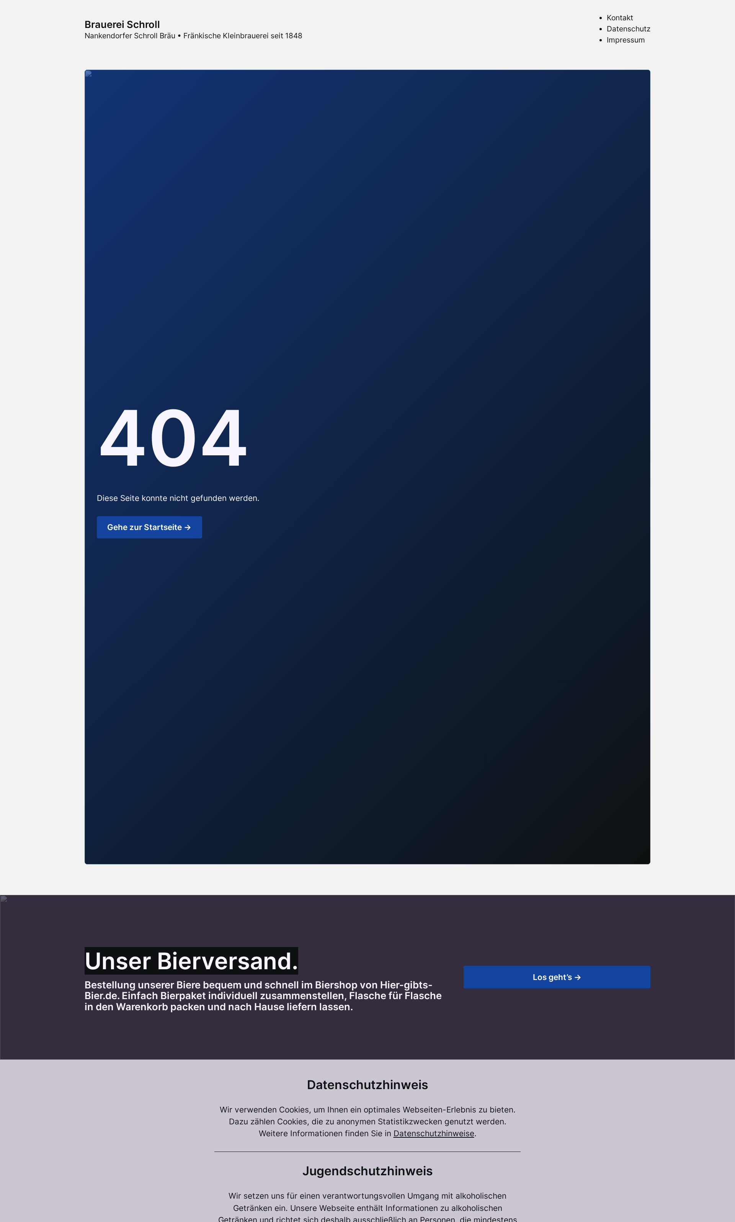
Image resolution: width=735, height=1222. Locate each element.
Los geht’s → (557, 977)
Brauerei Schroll (122, 24)
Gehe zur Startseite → (149, 527)
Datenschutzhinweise (434, 1133)
